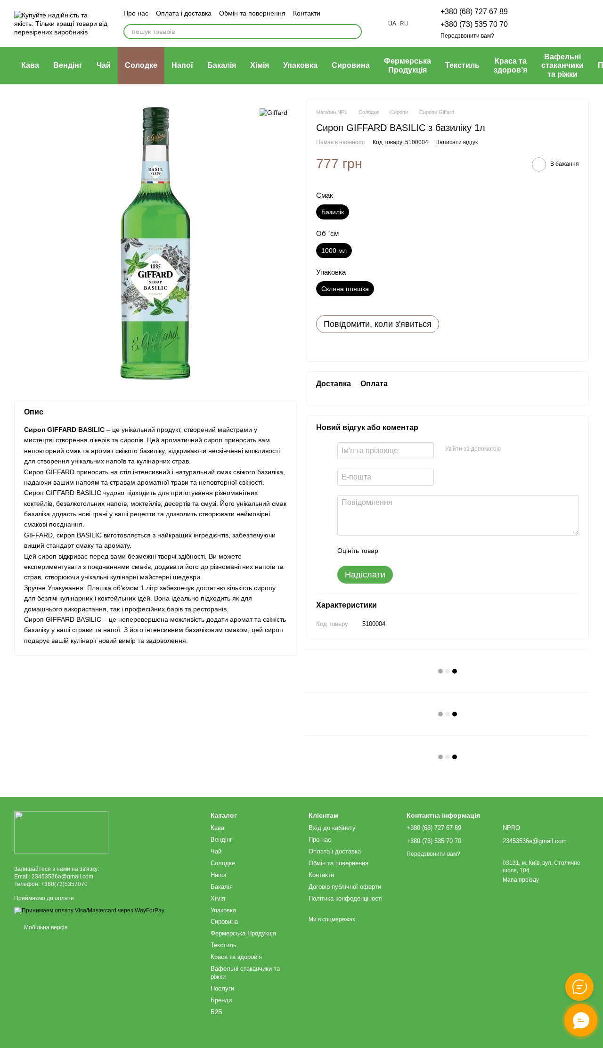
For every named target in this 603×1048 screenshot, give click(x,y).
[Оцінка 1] (393, 550)
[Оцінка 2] (408, 550)
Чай (104, 65)
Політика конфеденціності (346, 898)
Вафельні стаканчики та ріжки (562, 65)
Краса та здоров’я (510, 65)
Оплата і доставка (184, 13)
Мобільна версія (45, 927)
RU (404, 23)
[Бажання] (532, 23)
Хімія (259, 65)
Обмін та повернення (252, 13)
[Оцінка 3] (424, 550)
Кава (30, 65)
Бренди (221, 1000)
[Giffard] (273, 112)
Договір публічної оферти (345, 886)
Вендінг (67, 65)
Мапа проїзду (521, 880)
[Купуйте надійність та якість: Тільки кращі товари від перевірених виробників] (61, 832)
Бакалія (221, 65)
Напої (182, 65)
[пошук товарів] (354, 31)
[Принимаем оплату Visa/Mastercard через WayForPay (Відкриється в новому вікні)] (89, 910)
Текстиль (462, 65)
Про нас (135, 13)
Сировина (351, 65)
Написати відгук (456, 142)
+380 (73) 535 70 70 (474, 24)
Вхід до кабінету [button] (332, 827)
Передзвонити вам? (467, 35)
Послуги (222, 988)
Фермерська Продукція (407, 65)
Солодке (141, 65)
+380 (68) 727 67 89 (474, 12)
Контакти (306, 13)
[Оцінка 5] (454, 550)
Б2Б (216, 1012)
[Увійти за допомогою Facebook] (511, 449)
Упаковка (300, 65)
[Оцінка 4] (439, 550)
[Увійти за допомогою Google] (526, 449)
